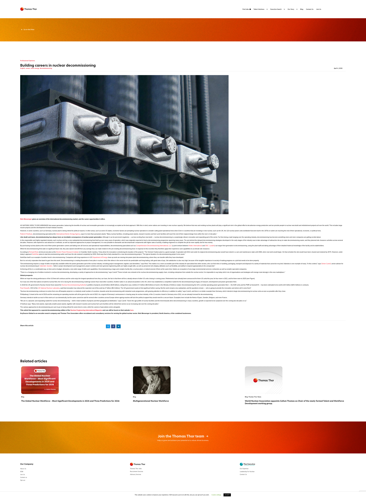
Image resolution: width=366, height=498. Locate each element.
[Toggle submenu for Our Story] (297, 9)
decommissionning (46, 68)
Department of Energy (99, 257)
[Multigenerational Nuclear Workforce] (152, 380)
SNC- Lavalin (209, 245)
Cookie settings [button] (216, 495)
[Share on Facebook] (113, 326)
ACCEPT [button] (227, 495)
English (22, 68)
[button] (27, 29)
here (131, 310)
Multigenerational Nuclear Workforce (151, 401)
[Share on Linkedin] (118, 326)
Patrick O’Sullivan (26, 234)
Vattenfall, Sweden (46, 266)
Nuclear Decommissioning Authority (74, 285)
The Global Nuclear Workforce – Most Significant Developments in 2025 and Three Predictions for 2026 (70, 401)
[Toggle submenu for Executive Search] (284, 9)
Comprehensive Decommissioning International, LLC (154, 245)
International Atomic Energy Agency (68, 234)
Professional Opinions (27, 61)
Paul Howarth (24, 288)
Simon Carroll (326, 263)
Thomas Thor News (254, 397)
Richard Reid (33, 252)
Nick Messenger (26, 219)
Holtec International (195, 245)
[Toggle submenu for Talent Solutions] (267, 9)
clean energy (35, 68)
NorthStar (35, 254)
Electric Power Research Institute (67, 252)
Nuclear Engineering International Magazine (86, 310)
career (28, 68)
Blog (22, 397)
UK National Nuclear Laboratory (49, 288)
